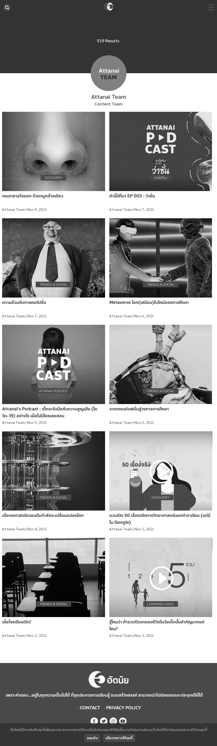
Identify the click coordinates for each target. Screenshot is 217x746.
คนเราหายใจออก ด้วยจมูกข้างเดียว (32, 196)
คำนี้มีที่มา (160, 177)
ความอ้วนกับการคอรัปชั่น (24, 302)
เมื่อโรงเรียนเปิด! (16, 622)
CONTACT (90, 708)
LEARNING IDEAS (160, 604)
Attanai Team (13, 209)
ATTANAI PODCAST (53, 391)
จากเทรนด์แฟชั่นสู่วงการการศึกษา (139, 409)
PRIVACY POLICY (123, 708)
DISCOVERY (53, 177)
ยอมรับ (92, 738)
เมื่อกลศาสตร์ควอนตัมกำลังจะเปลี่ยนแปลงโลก (43, 515)
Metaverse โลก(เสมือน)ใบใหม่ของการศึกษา (149, 302)
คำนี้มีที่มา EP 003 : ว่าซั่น (132, 196)
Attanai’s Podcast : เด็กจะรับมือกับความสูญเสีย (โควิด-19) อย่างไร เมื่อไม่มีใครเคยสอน (49, 412)
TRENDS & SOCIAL (53, 284)
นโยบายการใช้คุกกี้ (119, 738)
